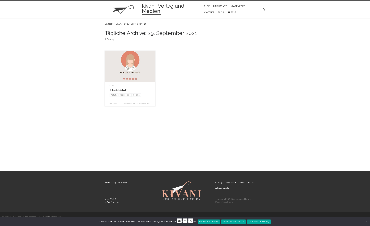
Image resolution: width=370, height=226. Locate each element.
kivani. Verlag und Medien (23, 217)
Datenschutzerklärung (241, 199)
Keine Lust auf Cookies (233, 221)
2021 (126, 24)
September (136, 24)
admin (115, 103)
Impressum (220, 199)
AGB (228, 199)
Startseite (109, 24)
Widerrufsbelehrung (224, 202)
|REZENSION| (119, 89)
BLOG (119, 24)
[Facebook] (185, 220)
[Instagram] (190, 220)
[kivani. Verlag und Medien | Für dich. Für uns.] (123, 9)
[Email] (179, 220)
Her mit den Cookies (208, 221)
